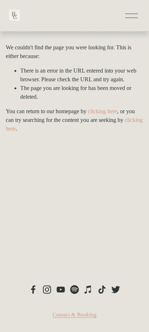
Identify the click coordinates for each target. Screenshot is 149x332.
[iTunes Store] (88, 289)
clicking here (102, 111)
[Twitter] (115, 289)
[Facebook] (33, 289)
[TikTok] (102, 289)
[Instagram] (47, 289)
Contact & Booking (74, 314)
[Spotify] (74, 289)
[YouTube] (60, 289)
